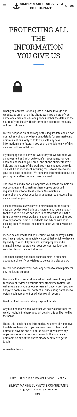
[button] (4, 6)
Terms (37, 394)
